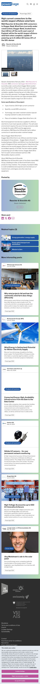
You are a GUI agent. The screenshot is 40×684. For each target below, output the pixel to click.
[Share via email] (13, 218)
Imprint (3, 627)
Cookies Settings (6, 629)
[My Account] (34, 4)
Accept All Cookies (20, 680)
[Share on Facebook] (9, 218)
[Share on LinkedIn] (2, 218)
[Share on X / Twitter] (6, 218)
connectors (15, 84)
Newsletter (5, 643)
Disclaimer (4, 623)
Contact (4, 638)
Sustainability (5, 631)
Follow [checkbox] (21, 207)
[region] (20, 665)
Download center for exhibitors (11, 641)
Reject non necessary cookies (20, 676)
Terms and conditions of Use (10, 625)
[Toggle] (37, 4)
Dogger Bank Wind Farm (28, 84)
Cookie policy (33, 667)
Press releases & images (9, 645)
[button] (5, 74)
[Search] (27, 4)
